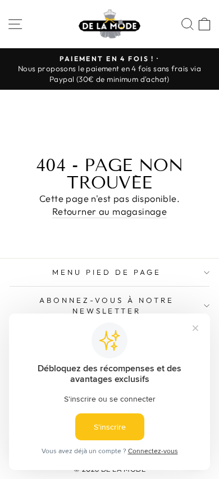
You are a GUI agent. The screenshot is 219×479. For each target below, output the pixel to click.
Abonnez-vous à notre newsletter (106, 305)
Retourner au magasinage (109, 211)
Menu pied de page (106, 272)
